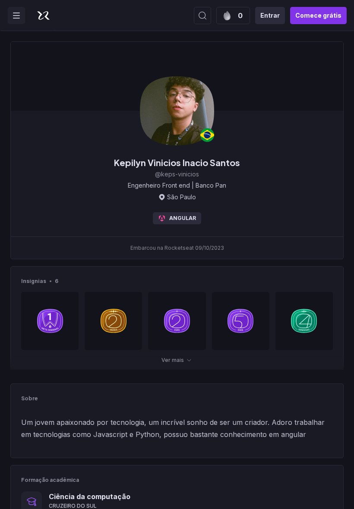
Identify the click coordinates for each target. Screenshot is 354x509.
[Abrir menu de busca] (202, 15)
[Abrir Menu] (16, 15)
